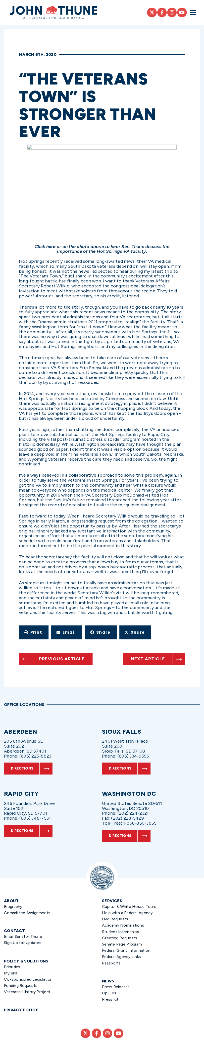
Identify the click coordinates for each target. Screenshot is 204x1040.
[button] (34, 632)
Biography (13, 906)
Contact (14, 930)
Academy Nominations (123, 925)
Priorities (12, 966)
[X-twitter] (151, 12)
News (108, 981)
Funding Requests (20, 985)
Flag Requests (115, 919)
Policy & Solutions (26, 961)
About (11, 900)
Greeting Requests (119, 938)
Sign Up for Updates (22, 942)
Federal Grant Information (126, 950)
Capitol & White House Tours (129, 906)
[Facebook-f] (162, 12)
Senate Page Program (122, 944)
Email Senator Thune (23, 936)
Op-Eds (109, 993)
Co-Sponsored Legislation (28, 979)
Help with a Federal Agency (127, 912)
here (51, 246)
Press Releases (116, 986)
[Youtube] (182, 12)
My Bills (11, 973)
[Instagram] (172, 12)
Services (112, 900)
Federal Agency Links (121, 956)
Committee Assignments (27, 912)
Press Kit (110, 999)
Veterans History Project (27, 991)
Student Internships (120, 931)
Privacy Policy (21, 1010)
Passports (111, 963)
